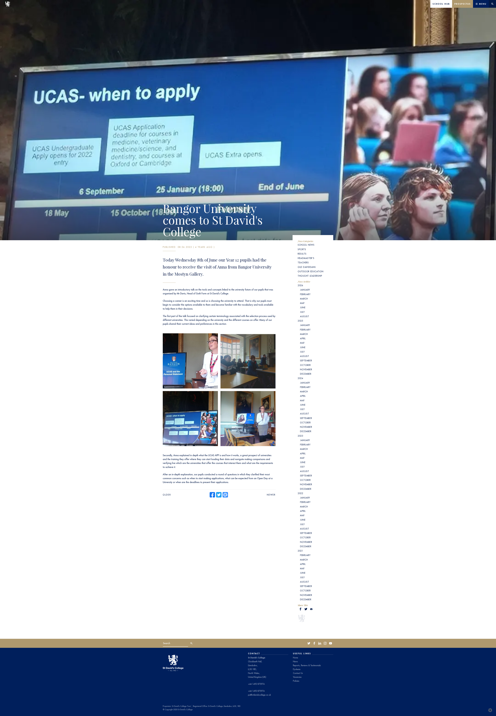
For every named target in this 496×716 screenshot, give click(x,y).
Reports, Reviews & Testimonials (307, 665)
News (295, 661)
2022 (300, 493)
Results (302, 253)
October (305, 365)
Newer (271, 494)
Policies (296, 681)
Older (167, 494)
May (302, 303)
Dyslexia (296, 669)
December (305, 374)
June (302, 307)
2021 (300, 551)
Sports (302, 249)
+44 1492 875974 (256, 684)
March (304, 298)
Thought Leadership (310, 276)
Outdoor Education (311, 271)
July (302, 312)
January (305, 290)
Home (295, 657)
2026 (300, 285)
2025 (300, 321)
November (306, 369)
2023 (300, 436)
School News (306, 245)
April (303, 338)
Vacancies (297, 677)
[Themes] (490, 710)
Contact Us (298, 673)
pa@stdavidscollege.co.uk (259, 695)
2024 (300, 378)
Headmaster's (306, 258)
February (305, 294)
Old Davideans (307, 267)
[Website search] (492, 4)
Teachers (303, 262)
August (304, 316)
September (306, 360)
